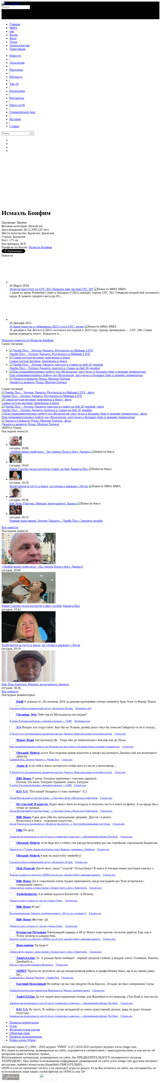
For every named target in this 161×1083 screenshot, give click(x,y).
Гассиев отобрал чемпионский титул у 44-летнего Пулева (41, 708)
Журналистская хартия (24, 1029)
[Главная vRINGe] (11, 3)
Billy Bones (23, 778)
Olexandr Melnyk (28, 752)
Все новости (10, 527)
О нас (13, 1026)
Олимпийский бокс (22, 112)
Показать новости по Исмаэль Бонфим (27, 340)
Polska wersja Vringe (22, 1040)
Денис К (22, 765)
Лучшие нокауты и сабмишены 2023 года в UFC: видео (46, 326)
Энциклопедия (19, 45)
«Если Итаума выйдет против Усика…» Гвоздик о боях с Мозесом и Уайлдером (53, 798)
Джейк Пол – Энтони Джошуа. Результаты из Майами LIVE (49, 354)
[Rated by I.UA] (48, 1079)
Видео (13, 34)
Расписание (17, 91)
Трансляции (17, 49)
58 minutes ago (82, 721)
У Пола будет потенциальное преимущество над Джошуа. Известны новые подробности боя (61, 733)
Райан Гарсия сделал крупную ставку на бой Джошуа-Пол (48, 469)
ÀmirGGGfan (25, 958)
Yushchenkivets (26, 894)
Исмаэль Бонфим (40, 247)
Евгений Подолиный (31, 984)
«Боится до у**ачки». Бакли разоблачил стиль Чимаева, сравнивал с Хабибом (52, 849)
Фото (12, 38)
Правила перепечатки (24, 1022)
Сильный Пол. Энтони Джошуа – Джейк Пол (34, 759)
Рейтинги (15, 76)
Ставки (14, 126)
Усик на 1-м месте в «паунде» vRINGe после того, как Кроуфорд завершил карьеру (55, 875)
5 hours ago (95, 951)
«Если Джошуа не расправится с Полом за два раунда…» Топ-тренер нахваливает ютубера (60, 823)
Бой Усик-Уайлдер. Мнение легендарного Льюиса (43, 503)
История (15, 119)
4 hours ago (126, 836)
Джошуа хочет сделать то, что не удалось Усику (36, 900)
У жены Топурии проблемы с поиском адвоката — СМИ (40, 721)
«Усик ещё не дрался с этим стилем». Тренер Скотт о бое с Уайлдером (48, 887)
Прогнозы (16, 69)
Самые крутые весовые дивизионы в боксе (38, 361)
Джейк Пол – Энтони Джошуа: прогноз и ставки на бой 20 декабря (54, 368)
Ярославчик (25, 945)
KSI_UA (22, 791)
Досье (13, 42)
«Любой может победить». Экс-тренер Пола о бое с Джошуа (50, 451)
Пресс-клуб (17, 105)
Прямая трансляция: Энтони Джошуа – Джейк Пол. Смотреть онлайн (56, 520)
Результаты (16, 98)
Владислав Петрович (31, 932)
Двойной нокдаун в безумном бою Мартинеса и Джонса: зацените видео (49, 990)
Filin (19, 830)
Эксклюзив (17, 62)
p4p (11, 31)
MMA (13, 27)
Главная (14, 24)
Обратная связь (19, 1033)
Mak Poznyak (25, 868)
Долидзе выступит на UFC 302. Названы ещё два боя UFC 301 (51, 289)
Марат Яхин (25, 740)
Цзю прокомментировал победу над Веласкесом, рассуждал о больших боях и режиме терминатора (76, 375)
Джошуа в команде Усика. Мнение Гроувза (38, 382)
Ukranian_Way (26, 714)
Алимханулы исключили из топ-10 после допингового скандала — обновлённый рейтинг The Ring (63, 836)
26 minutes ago (83, 708)
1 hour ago (120, 733)
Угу (18, 727)
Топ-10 (14, 84)
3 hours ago (106, 811)
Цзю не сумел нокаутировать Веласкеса (31, 964)
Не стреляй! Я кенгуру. (32, 804)
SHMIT (21, 971)
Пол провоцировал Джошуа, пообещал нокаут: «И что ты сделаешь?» (48, 913)
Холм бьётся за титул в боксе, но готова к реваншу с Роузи (48, 486)
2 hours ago (80, 785)
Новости (15, 55)
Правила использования (25, 1036)
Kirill (19, 701)
